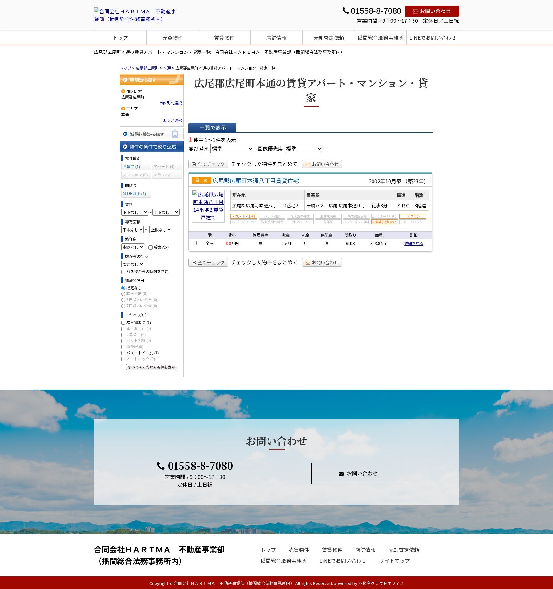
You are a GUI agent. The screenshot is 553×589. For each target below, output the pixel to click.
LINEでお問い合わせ (432, 37)
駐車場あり (138, 322)
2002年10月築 (385, 181)
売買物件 (172, 37)
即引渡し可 (138, 328)
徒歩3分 (380, 205)
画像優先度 (270, 148)
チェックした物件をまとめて (264, 164)
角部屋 (134, 346)
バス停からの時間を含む (147, 271)
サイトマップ (394, 560)
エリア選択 (172, 120)
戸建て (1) (131, 166)
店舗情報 (276, 37)
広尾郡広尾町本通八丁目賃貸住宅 (255, 180)
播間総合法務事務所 (380, 37)
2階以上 (136, 334)
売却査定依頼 (328, 37)
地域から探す (152, 79)
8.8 (228, 243)
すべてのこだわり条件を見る (151, 367)
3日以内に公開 (141, 299)
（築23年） (416, 181)
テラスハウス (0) (163, 176)
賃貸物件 (224, 37)
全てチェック (211, 164)
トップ (120, 37)
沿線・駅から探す (152, 133)
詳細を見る (413, 243)
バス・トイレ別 (142, 352)
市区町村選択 (170, 102)
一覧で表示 (212, 127)
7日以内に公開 (141, 305)
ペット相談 (138, 340)
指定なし (134, 287)
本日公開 (136, 293)
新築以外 (161, 247)
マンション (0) (135, 175)
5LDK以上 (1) (134, 194)
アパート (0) (164, 166)
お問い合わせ (435, 11)
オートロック (140, 358)
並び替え (198, 148)
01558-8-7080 (200, 465)
